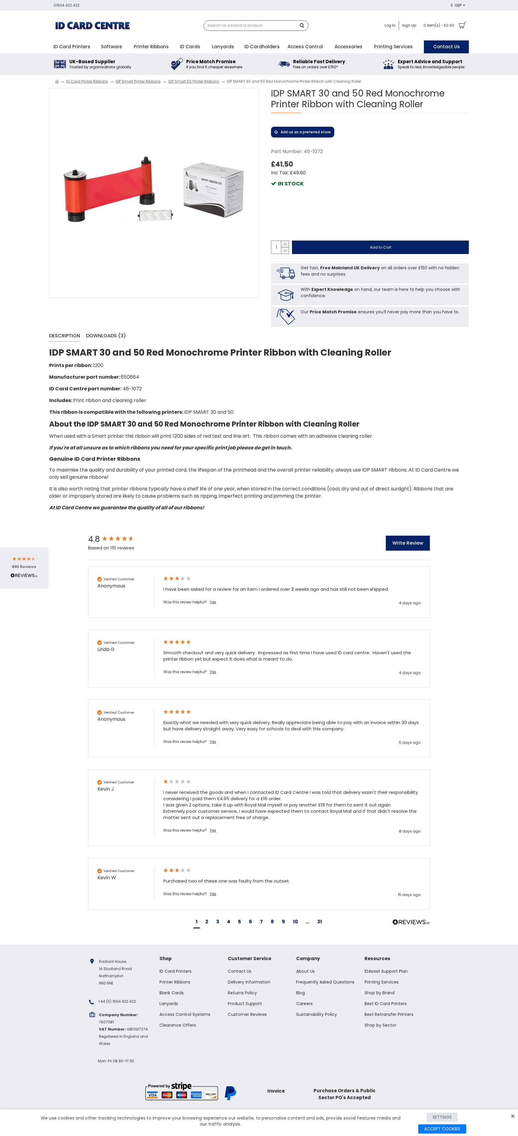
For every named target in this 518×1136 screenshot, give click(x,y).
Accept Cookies (442, 1129)
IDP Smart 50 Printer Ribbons (193, 81)
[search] (303, 26)
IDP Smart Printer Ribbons (138, 81)
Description (64, 336)
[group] (119, 539)
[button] (196, 922)
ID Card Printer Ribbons (87, 81)
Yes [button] (213, 602)
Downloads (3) (106, 336)
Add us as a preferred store (306, 132)
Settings (442, 1117)
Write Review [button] (407, 543)
